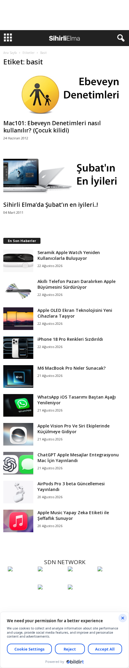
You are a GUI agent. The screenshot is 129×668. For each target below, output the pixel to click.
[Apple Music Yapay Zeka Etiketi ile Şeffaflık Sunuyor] (18, 521)
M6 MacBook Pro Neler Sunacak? (72, 368)
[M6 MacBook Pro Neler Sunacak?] (18, 376)
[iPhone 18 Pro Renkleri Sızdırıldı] (18, 347)
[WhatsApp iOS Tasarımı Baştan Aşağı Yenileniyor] (18, 405)
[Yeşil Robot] (81, 580)
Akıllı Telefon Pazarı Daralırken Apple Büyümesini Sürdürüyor (77, 284)
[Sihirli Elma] (51, 580)
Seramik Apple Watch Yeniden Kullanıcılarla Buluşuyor (69, 255)
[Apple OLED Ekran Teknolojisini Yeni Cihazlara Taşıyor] (18, 318)
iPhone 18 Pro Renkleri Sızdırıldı (70, 339)
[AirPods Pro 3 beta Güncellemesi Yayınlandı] (18, 492)
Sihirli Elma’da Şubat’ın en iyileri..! (50, 205)
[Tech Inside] (111, 580)
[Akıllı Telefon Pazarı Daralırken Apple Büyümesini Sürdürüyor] (18, 289)
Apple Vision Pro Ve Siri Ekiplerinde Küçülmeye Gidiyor (74, 428)
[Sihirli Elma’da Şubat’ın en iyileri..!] (64, 176)
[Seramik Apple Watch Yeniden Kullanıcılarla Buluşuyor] (18, 261)
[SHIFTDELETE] (21, 580)
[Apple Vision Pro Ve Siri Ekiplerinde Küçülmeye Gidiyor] (18, 434)
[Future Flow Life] (81, 598)
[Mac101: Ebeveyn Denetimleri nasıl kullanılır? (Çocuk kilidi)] (64, 95)
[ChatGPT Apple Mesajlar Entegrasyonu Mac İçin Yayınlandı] (18, 463)
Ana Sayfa (10, 53)
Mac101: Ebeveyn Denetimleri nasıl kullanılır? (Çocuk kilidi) (52, 126)
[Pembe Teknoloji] (51, 598)
